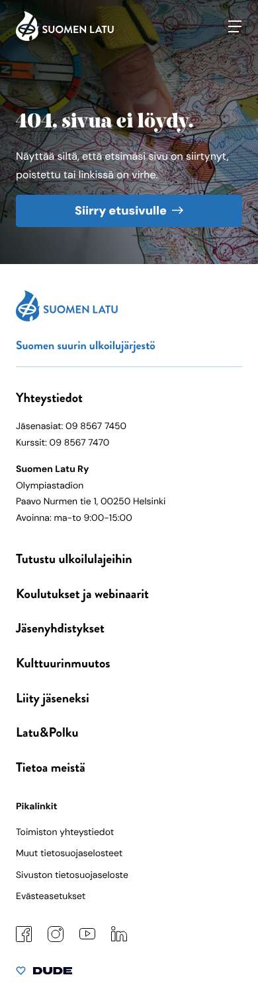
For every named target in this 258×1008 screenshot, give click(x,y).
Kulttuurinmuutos (63, 663)
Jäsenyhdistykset (60, 628)
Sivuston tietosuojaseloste (72, 875)
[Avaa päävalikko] (235, 26)
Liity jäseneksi (52, 698)
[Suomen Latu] (65, 38)
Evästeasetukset (50, 896)
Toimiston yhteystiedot (65, 832)
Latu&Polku (47, 732)
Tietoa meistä (50, 767)
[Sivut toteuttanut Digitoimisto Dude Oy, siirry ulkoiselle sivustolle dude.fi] (44, 974)
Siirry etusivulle (121, 210)
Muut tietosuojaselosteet (69, 853)
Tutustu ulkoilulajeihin (74, 558)
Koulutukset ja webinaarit (82, 593)
